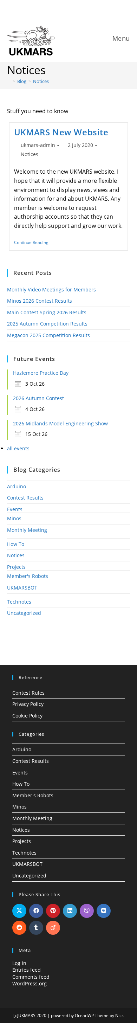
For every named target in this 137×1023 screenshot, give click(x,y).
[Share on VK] (104, 911)
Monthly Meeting (27, 530)
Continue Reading (33, 243)
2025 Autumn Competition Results (47, 323)
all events (18, 448)
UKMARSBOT (22, 587)
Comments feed (31, 976)
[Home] (9, 81)
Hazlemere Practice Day (40, 372)
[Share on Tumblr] (36, 928)
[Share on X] (19, 911)
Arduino (16, 486)
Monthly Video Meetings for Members (51, 289)
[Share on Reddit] (19, 928)
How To (15, 544)
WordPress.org (29, 983)
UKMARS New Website (61, 132)
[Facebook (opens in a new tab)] (64, 11)
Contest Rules (28, 692)
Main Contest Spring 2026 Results (46, 312)
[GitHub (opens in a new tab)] (74, 11)
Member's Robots (27, 576)
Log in (19, 963)
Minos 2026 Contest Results (39, 300)
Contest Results (25, 497)
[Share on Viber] (87, 911)
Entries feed (26, 969)
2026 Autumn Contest (38, 398)
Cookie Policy (27, 715)
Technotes (19, 601)
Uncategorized (24, 613)
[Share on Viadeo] (53, 928)
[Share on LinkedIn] (70, 911)
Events (14, 509)
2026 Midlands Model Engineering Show (60, 423)
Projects (16, 567)
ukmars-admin (38, 145)
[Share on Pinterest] (53, 911)
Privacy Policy (28, 704)
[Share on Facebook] (36, 911)
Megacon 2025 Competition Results (48, 335)
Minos (14, 518)
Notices (41, 81)
